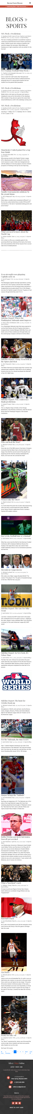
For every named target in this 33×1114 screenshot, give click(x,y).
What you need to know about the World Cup (14, 233)
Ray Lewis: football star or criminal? (16, 536)
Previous (7, 1053)
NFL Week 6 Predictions (11, 88)
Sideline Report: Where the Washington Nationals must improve (16, 319)
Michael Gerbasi (7, 444)
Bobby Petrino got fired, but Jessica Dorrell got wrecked (15, 838)
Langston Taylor (7, 1038)
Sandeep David (7, 36)
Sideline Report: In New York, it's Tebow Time (14, 654)
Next (26, 1051)
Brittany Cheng (7, 885)
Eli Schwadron (7, 975)
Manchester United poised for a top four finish (15, 151)
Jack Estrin (6, 538)
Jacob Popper (6, 279)
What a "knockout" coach (11, 883)
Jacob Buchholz (7, 797)
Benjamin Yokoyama (15, 73)
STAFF (17, 1107)
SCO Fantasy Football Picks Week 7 (15, 70)
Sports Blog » (25, 37)
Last (31, 1051)
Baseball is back (7, 918)
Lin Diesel (5, 972)
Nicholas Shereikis (8, 154)
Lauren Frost (15, 36)
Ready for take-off (8, 1035)
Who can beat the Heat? (10, 442)
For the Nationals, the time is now (15, 739)
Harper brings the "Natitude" (12, 795)
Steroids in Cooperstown (11, 570)
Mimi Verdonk (7, 502)
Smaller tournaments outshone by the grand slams (15, 193)
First (2, 1053)
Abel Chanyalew (7, 364)
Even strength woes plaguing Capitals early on (13, 275)
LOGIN (21, 1107)
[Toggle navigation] (30, 3)
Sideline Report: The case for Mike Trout (15, 609)
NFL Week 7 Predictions (11, 33)
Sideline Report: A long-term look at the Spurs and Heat (16, 360)
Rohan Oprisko (7, 236)
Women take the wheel (10, 499)
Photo (17, 1067)
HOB (21, 1067)
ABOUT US (12, 1107)
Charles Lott (23, 36)
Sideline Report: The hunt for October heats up (13, 701)
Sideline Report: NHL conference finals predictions (15, 400)
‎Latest (13, 1067)
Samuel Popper (7, 404)
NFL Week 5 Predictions (10, 105)
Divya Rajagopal (7, 196)
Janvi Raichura (7, 841)
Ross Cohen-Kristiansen (9, 322)
